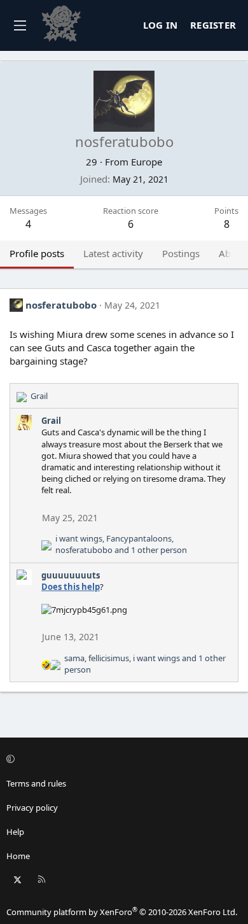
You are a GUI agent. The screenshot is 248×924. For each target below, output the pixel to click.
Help (15, 831)
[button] (122, 759)
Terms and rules (36, 783)
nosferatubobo (61, 304)
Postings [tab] (181, 253)
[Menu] (20, 25)
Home (18, 856)
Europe (146, 161)
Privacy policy (32, 807)
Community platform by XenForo (121, 912)
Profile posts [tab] (37, 253)
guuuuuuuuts (70, 575)
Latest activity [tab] (113, 253)
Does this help (70, 586)
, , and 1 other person (121, 544)
